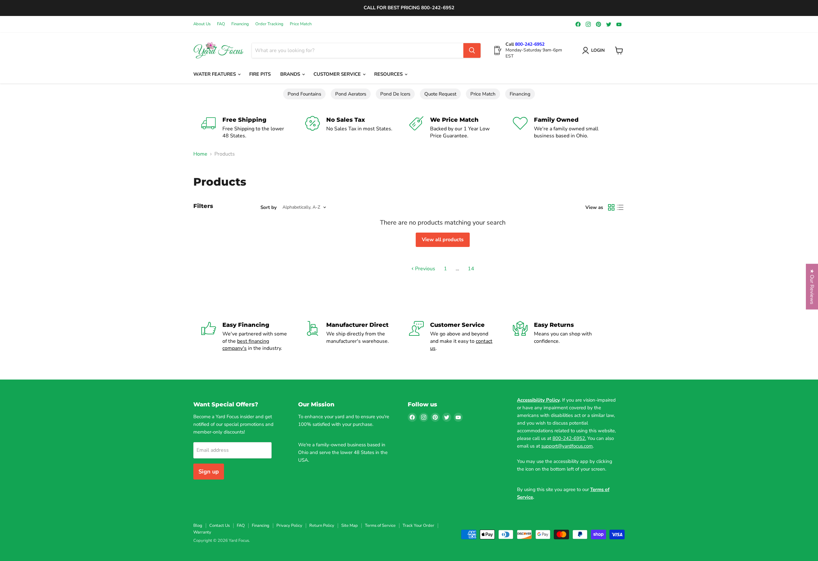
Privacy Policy (289, 525)
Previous (424, 268)
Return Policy (321, 525)
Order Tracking (269, 24)
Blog (197, 525)
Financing (240, 24)
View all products (443, 239)
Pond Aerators (350, 94)
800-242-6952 (529, 44)
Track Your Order (418, 525)
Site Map (349, 525)
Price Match (301, 24)
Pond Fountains (304, 94)
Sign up (208, 471)
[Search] (472, 50)
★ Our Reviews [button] (811, 286)
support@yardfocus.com (567, 446)
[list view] (620, 207)
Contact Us (219, 525)
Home (200, 154)
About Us (202, 24)
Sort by (268, 207)
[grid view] (611, 207)
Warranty (202, 532)
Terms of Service (380, 525)
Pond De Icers (395, 94)
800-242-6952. (569, 438)
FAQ (221, 24)
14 (471, 268)
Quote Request (440, 94)
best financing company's (245, 345)
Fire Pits (260, 74)
